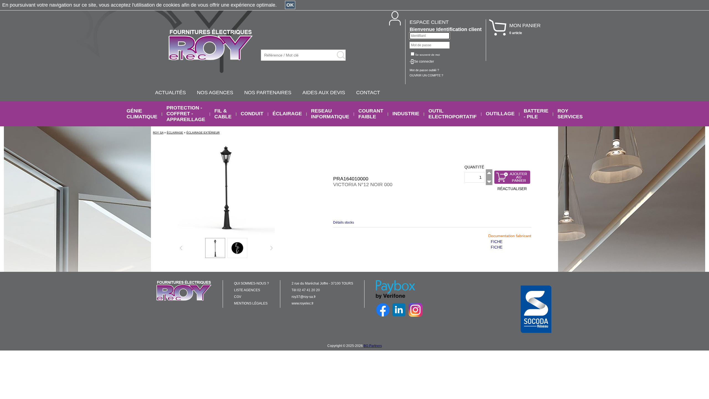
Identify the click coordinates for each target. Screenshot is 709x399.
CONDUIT (252, 113)
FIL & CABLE (223, 113)
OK (290, 5)
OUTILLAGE (500, 113)
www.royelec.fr (303, 303)
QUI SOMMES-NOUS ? (251, 283)
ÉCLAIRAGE (287, 113)
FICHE (496, 241)
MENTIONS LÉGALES (251, 303)
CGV (237, 297)
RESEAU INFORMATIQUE (330, 113)
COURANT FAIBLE (370, 113)
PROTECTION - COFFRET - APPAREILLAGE (185, 113)
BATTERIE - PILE (536, 113)
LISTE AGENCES (247, 290)
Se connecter (424, 61)
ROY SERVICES (570, 113)
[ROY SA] (210, 45)
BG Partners (373, 346)
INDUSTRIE (405, 113)
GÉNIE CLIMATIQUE (142, 113)
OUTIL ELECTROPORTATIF (452, 113)
